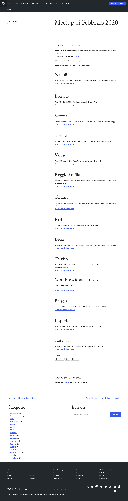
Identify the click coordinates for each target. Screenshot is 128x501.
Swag (79, 478)
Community (14, 413)
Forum (12, 427)
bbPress (102, 475)
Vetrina (32, 470)
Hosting (9, 475)
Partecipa (79, 470)
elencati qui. (77, 61)
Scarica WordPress (117, 3)
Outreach (13, 433)
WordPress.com (105, 470)
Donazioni (80, 475)
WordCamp (14, 458)
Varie (12, 455)
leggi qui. (77, 56)
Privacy (9, 478)
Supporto (13, 444)
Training (13, 449)
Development (14, 421)
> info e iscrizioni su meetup (66, 310)
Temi (31, 473)
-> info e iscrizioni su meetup (64, 83)
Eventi (12, 424)
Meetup (13, 430)
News (9, 9)
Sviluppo (13, 447)
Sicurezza (13, 441)
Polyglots (13, 435)
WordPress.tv (58, 478)
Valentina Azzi (13, 24)
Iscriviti (115, 414)
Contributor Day (15, 416)
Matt (101, 473)
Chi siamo (10, 470)
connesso (66, 382)
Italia (26, 489)
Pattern (32, 478)
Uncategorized (15, 452)
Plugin (32, 475)
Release (13, 438)
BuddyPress (104, 478)
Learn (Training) (58, 470)
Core (12, 419)
